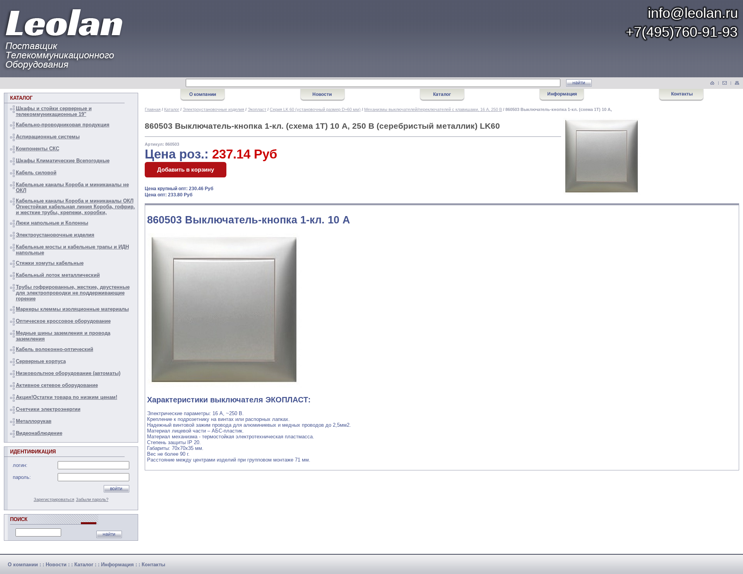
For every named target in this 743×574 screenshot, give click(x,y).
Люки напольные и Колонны (52, 223)
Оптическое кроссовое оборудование (63, 321)
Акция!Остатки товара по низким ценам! (66, 397)
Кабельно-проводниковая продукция (63, 125)
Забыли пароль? (92, 499)
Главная (153, 109)
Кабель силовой (36, 172)
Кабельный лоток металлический (58, 275)
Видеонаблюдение (39, 433)
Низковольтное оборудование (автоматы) (68, 373)
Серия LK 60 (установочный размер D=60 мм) (315, 109)
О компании (23, 564)
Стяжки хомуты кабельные (50, 263)
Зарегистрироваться (54, 499)
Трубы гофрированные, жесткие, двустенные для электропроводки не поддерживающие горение (73, 292)
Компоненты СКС (37, 149)
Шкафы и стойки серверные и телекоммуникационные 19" (54, 111)
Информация (117, 564)
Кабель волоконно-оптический (54, 349)
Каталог (171, 109)
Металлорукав (33, 421)
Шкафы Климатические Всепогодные (63, 161)
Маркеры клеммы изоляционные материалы (72, 309)
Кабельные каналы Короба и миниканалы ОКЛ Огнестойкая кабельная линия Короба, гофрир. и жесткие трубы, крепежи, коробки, (75, 206)
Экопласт (257, 109)
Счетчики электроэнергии (48, 409)
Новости (56, 564)
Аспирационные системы (48, 137)
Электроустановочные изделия (55, 235)
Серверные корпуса (41, 361)
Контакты (153, 564)
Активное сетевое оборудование (57, 385)
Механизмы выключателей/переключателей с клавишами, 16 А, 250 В (433, 109)
